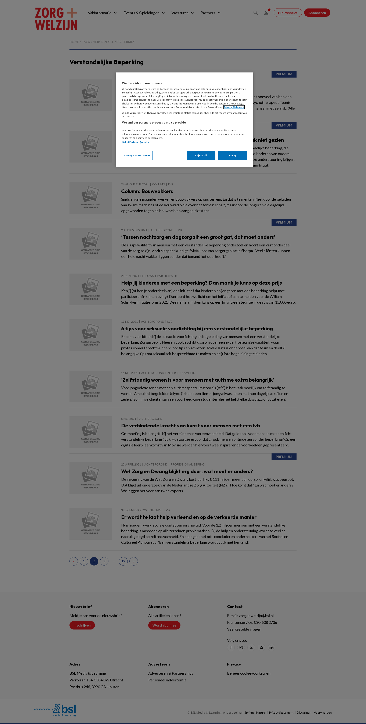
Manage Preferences (137, 155)
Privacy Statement (234, 107)
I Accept (233, 155)
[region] (184, 119)
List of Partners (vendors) (136, 142)
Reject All (201, 155)
